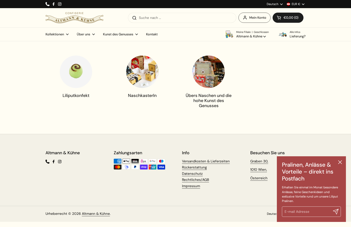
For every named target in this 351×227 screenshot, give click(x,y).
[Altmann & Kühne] (74, 17)
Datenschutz (192, 173)
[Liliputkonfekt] (76, 71)
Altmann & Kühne (96, 213)
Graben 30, (259, 161)
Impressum (191, 186)
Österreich (259, 178)
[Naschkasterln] (142, 71)
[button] (288, 18)
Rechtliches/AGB (195, 179)
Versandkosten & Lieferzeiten (206, 161)
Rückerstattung (194, 167)
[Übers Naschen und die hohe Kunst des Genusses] (208, 71)
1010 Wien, (258, 169)
